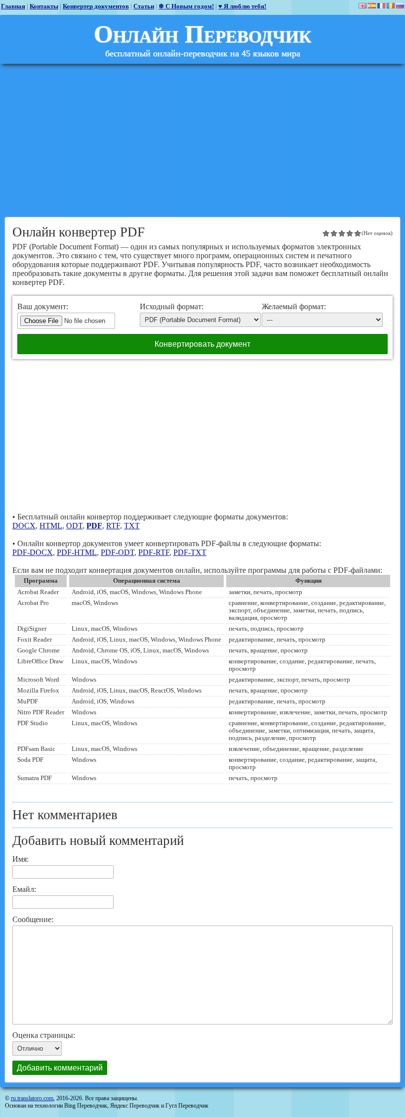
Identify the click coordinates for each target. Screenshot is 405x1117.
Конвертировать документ (202, 344)
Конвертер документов (96, 6)
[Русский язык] (400, 5)
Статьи (143, 6)
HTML (51, 525)
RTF (113, 525)
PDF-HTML (77, 552)
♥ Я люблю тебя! (242, 6)
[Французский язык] (381, 5)
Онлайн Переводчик (202, 34)
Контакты (44, 6)
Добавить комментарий (60, 1068)
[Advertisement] (202, 140)
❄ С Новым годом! (186, 6)
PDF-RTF (153, 552)
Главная (13, 6)
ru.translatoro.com (32, 1098)
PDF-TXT (189, 552)
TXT (132, 525)
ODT (74, 525)
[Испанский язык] (372, 5)
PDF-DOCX (32, 552)
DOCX (24, 525)
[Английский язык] (362, 5)
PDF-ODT (117, 552)
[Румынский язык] (391, 5)
